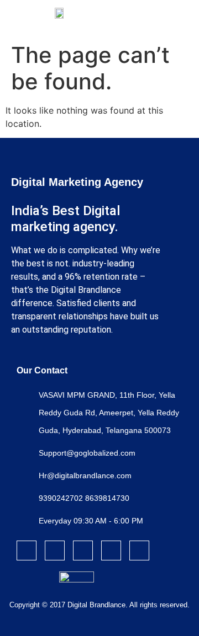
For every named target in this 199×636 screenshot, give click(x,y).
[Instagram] (55, 550)
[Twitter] (83, 550)
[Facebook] (26, 550)
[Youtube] (139, 550)
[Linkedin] (111, 550)
